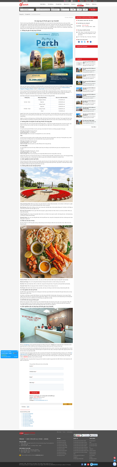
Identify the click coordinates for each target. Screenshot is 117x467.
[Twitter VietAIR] (82, 42)
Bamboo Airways (92, 452)
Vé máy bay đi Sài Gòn (61, 442)
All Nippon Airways (93, 458)
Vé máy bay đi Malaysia (27, 420)
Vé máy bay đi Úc (26, 424)
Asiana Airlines (92, 460)
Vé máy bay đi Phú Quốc (62, 450)
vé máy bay (26, 344)
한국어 (74, 0)
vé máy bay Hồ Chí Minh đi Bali (89, 62)
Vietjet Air (22, 88)
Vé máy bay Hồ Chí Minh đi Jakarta (89, 95)
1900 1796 (36, 397)
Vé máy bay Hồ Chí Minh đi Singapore (89, 114)
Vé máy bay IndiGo (93, 444)
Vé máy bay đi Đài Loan (27, 425)
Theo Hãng (92, 438)
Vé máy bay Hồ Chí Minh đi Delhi (89, 82)
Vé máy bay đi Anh (26, 417)
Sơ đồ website (69, 432)
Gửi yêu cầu (34, 392)
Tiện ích (94, 4)
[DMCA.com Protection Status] (67, 404)
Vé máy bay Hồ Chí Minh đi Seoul (89, 69)
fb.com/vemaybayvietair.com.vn (41, 400)
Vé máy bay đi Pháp (26, 416)
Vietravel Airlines (92, 453)
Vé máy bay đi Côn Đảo (61, 453)
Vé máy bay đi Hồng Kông (28, 421)
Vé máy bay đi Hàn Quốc (88, 120)
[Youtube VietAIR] (87, 42)
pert (28, 406)
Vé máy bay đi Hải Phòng (62, 447)
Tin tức (87, 4)
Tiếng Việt (82, 0)
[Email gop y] (90, 42)
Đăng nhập (88, 1)
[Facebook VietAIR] (79, 42)
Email (31, 377)
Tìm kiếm (93, 9)
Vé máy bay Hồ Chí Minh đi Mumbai (89, 88)
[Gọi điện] (115, 458)
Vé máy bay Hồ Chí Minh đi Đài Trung (89, 101)
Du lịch (73, 4)
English (67, 0)
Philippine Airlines (29, 88)
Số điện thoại (33, 371)
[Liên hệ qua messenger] (115, 461)
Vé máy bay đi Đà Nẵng (61, 444)
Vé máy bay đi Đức (26, 415)
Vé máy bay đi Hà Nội (61, 440)
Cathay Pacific (41, 88)
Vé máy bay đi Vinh (61, 455)
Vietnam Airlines (66, 87)
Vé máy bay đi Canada (27, 423)
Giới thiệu (42, 4)
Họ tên (31, 366)
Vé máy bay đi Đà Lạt (61, 452)
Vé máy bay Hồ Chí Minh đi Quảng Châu (89, 108)
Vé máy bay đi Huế (60, 448)
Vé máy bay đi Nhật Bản (27, 413)
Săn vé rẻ (66, 4)
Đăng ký (95, 1)
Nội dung (32, 382)
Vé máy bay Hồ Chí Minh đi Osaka (89, 75)
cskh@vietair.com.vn (37, 398)
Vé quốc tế (58, 4)
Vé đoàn (80, 4)
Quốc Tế (75, 438)
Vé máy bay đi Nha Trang (62, 445)
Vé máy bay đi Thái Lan (27, 419)
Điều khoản (59, 432)
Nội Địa (59, 438)
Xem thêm (93, 126)
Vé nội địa (50, 4)
